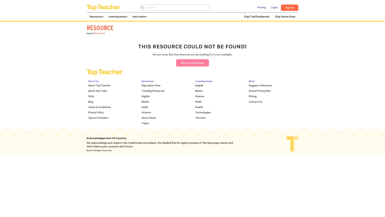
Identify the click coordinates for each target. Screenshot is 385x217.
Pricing (261, 7)
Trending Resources (153, 91)
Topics (145, 123)
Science (146, 112)
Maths (145, 102)
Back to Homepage (192, 62)
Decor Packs (149, 118)
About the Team (97, 91)
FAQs (91, 96)
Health (199, 107)
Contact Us (255, 102)
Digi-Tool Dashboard (256, 16)
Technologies (203, 112)
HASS (145, 107)
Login (274, 7)
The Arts (200, 118)
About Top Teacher (99, 85)
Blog (90, 102)
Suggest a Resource (260, 85)
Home (90, 33)
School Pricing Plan (259, 91)
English (146, 96)
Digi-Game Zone (285, 16)
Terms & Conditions (99, 107)
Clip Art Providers (98, 118)
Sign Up (289, 7)
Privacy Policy (96, 112)
